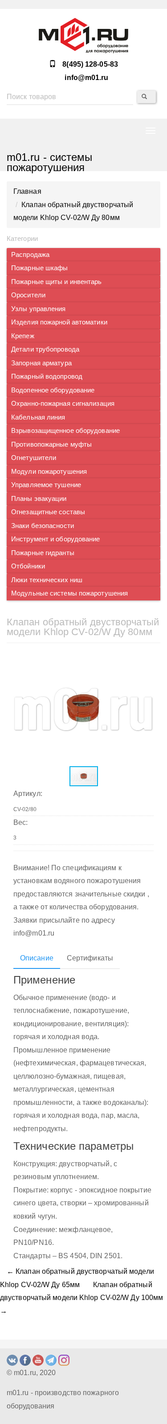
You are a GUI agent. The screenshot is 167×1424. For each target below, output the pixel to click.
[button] (145, 661)
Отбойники (28, 566)
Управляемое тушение (46, 484)
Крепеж (22, 336)
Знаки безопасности (42, 525)
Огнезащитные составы (48, 512)
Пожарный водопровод (46, 376)
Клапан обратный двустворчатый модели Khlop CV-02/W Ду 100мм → (81, 1298)
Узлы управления (38, 308)
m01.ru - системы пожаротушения (50, 161)
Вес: (20, 822)
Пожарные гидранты (42, 552)
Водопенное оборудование (52, 390)
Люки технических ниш (46, 580)
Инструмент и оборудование (55, 539)
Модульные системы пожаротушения (69, 593)
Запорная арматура (41, 363)
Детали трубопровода (45, 349)
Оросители (28, 295)
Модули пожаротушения (49, 471)
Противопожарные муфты (51, 444)
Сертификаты (90, 958)
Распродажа (30, 254)
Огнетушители (33, 457)
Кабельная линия (38, 417)
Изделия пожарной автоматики (59, 322)
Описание (36, 958)
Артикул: (27, 793)
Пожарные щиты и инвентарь (56, 281)
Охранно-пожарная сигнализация (62, 403)
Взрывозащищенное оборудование (65, 430)
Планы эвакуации (39, 498)
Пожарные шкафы (39, 268)
